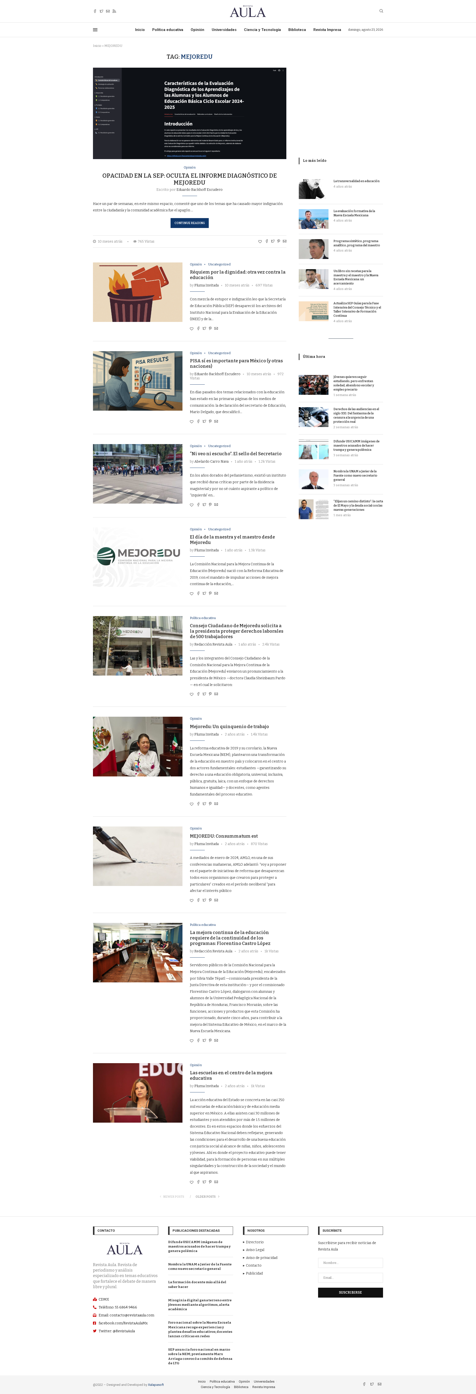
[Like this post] (260, 242)
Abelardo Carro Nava (211, 461)
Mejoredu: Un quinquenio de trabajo (229, 726)
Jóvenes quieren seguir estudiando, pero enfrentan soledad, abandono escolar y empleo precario (353, 383)
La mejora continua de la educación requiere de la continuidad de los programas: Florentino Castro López (230, 938)
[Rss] (114, 11)
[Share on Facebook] (266, 241)
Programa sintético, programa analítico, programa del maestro (356, 243)
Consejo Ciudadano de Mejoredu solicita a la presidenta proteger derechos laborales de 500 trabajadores (236, 631)
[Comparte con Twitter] (272, 241)
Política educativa (167, 30)
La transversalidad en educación (356, 181)
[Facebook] (95, 11)
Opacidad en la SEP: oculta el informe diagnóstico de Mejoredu (189, 179)
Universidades (224, 30)
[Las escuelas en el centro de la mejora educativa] (137, 1093)
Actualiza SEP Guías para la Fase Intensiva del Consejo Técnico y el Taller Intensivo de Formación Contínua (357, 309)
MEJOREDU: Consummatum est (224, 836)
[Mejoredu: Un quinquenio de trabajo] (137, 746)
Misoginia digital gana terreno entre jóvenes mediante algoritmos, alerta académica (200, 1304)
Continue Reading (190, 223)
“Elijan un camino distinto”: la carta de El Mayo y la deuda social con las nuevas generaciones (358, 506)
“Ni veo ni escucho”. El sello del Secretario (236, 453)
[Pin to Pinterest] (278, 241)
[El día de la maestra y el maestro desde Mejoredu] (137, 557)
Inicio (140, 30)
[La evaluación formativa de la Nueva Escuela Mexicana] (313, 219)
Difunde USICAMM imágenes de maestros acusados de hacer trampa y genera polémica (356, 446)
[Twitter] (101, 11)
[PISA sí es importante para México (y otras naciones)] (137, 381)
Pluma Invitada (206, 285)
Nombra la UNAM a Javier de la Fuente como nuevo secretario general (355, 476)
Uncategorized (219, 264)
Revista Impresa (327, 30)
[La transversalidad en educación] (313, 189)
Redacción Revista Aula (213, 644)
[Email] (108, 11)
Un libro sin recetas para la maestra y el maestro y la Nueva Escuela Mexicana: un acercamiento (355, 277)
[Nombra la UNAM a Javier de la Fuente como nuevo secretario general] (313, 479)
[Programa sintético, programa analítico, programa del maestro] (313, 249)
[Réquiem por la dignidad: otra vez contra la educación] (137, 292)
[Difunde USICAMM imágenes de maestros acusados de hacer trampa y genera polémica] (313, 449)
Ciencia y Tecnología (262, 30)
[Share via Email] (284, 241)
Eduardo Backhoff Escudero (200, 190)
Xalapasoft (156, 1385)
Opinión (197, 30)
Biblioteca (297, 30)
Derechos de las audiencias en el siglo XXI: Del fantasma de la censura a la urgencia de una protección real (356, 415)
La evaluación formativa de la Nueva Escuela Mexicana (354, 213)
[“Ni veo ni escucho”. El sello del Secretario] (137, 474)
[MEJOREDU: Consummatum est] (137, 856)
